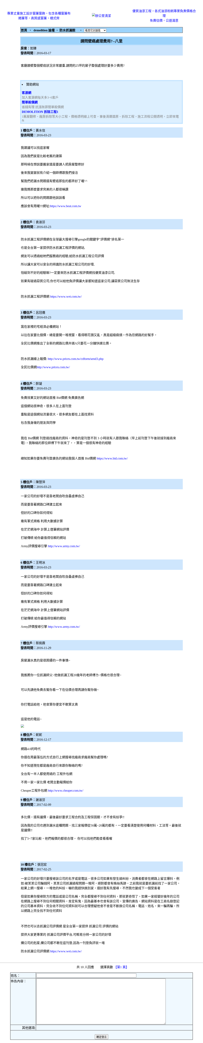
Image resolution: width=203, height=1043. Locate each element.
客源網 (26, 92)
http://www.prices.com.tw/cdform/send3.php (75, 358)
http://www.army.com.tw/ (64, 546)
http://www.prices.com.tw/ (53, 367)
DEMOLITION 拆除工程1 (40, 111)
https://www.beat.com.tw (65, 206)
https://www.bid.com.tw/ (112, 458)
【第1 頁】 (122, 967)
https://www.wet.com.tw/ (66, 296)
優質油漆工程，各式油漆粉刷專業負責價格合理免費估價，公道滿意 (164, 15)
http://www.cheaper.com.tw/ (65, 790)
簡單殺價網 (30, 102)
